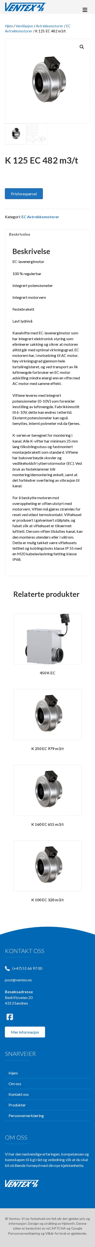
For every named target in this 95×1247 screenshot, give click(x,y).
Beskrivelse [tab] (19, 234)
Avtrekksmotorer (49, 26)
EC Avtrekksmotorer (40, 216)
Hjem (9, 26)
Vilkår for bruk (55, 1233)
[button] (81, 47)
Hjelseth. (69, 1223)
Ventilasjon (24, 26)
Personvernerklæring (24, 1233)
